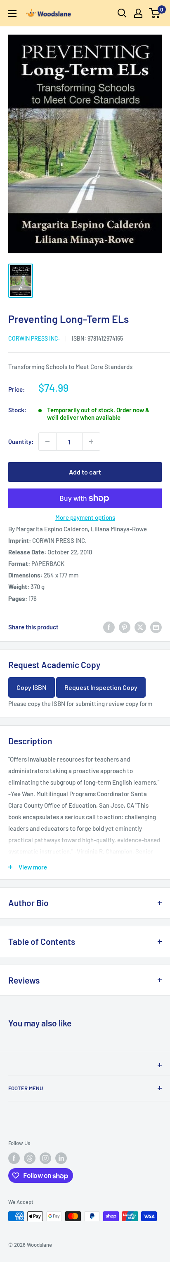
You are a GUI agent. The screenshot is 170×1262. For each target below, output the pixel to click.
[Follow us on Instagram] (45, 1158)
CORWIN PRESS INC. (34, 338)
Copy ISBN (32, 687)
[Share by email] (156, 627)
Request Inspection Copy (100, 687)
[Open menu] (12, 13)
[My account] (138, 13)
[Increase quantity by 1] (91, 441)
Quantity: (20, 441)
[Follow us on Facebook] (14, 1158)
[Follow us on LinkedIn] (61, 1158)
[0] (155, 13)
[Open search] (122, 13)
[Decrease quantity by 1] (47, 441)
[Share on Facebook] (109, 627)
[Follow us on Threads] (29, 1158)
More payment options (85, 517)
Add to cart (85, 472)
